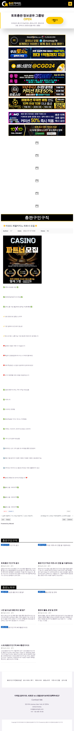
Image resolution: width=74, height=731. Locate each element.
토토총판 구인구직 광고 (10, 563)
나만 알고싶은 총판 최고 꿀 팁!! (13, 610)
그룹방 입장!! (55, 20)
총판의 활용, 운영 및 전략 (47, 610)
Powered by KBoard (7, 524)
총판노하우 (46, 680)
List (3, 520)
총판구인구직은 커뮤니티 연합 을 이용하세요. (55, 563)
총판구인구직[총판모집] (14, 680)
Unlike (10, 511)
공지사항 (64, 680)
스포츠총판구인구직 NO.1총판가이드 (15, 645)
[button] (65, 3)
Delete (70, 520)
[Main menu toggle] (70, 4)
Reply (8, 520)
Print (68, 511)
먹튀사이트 (38, 680)
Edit (64, 520)
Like (5, 511)
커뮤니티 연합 (56, 680)
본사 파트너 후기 (28, 680)
